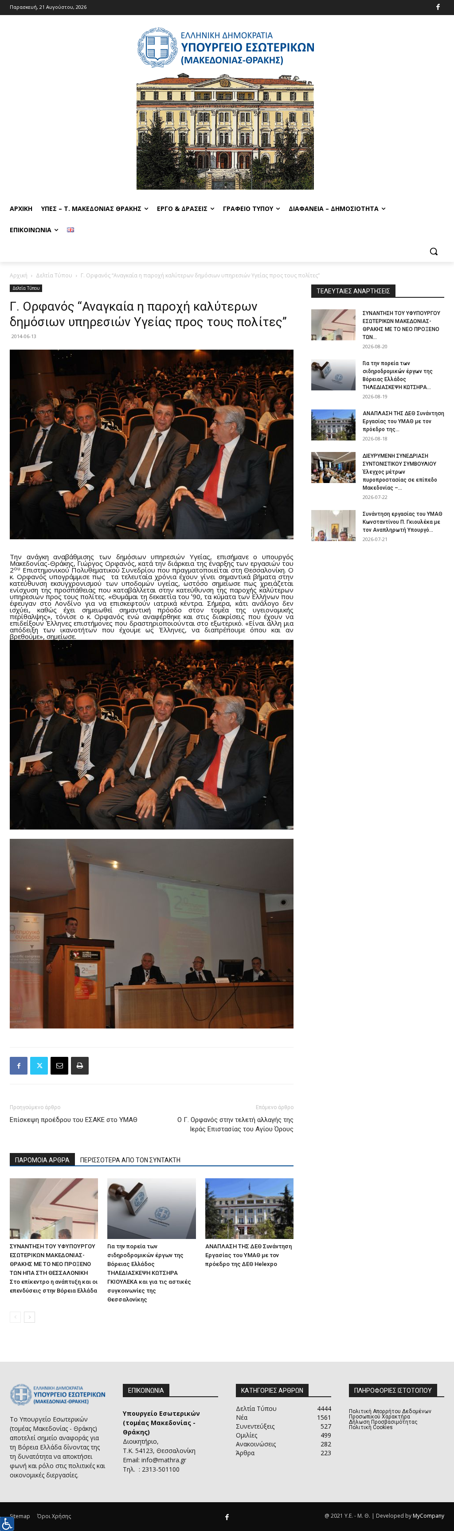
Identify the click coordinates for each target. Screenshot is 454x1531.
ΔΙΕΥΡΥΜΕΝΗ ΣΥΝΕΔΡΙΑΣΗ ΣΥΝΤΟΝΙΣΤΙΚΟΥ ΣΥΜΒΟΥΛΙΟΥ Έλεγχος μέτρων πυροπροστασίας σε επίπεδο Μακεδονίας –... (400, 472)
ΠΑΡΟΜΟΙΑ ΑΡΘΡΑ (42, 1160)
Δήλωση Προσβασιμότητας (383, 1422)
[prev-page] (15, 1317)
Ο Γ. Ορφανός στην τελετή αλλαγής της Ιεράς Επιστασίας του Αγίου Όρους (235, 1124)
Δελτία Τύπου (54, 275)
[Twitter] (39, 1066)
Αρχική (18, 275)
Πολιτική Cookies (371, 1427)
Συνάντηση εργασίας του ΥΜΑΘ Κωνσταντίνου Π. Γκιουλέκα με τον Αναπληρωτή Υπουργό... (402, 522)
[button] (433, 251)
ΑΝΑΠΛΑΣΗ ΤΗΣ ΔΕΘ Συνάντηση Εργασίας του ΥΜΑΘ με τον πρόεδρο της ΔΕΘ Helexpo (248, 1255)
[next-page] (29, 1317)
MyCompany (428, 1515)
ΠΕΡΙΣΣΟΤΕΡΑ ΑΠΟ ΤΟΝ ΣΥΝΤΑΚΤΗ (130, 1160)
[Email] (59, 1066)
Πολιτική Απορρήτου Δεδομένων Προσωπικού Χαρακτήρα (390, 1414)
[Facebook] (438, 7)
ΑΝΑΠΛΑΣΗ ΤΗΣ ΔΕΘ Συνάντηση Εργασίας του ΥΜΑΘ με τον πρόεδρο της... (403, 421)
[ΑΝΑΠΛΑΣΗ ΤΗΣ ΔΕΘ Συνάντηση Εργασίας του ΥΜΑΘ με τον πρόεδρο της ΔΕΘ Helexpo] (249, 1208)
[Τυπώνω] (80, 1066)
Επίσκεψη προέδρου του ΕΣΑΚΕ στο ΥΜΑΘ (73, 1120)
